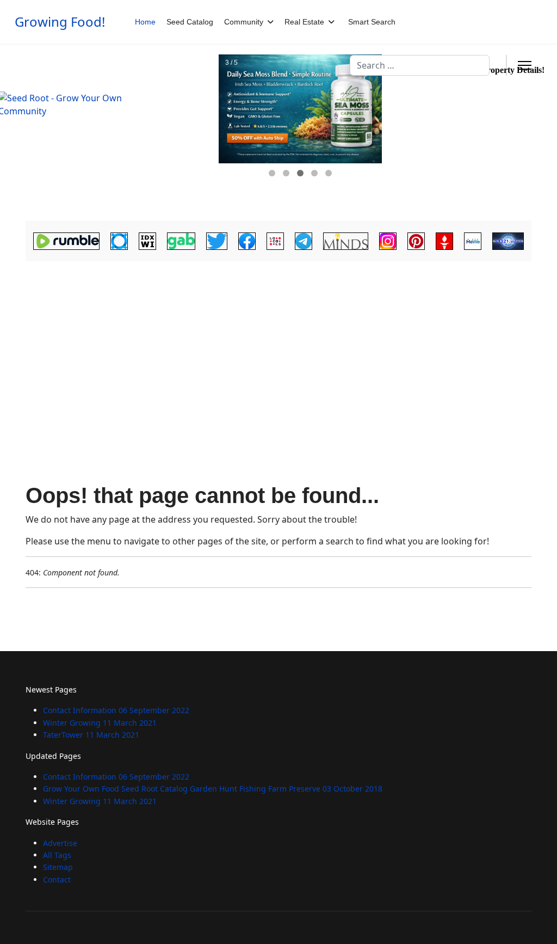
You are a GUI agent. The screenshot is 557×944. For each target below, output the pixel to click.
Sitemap (58, 867)
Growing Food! (60, 21)
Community (243, 21)
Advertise (60, 843)
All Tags (57, 855)
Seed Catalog (189, 21)
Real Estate (304, 21)
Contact (57, 879)
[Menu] (524, 65)
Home (145, 21)
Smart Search (371, 21)
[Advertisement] (278, 346)
